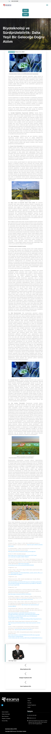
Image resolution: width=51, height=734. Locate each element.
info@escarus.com (32, 718)
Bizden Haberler (5, 711)
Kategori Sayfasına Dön (25, 677)
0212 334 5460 (15, 1)
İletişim (25, 10)
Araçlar (28, 707)
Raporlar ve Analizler (6, 718)
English (25, 14)
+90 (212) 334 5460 (32, 715)
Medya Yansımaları (6, 714)
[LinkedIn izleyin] (2, 705)
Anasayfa (29, 698)
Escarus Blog (4, 720)
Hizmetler (29, 702)
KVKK (15, 728)
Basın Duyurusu (5, 716)
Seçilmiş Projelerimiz (31, 705)
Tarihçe (28, 700)
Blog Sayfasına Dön (25, 669)
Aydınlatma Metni (9, 728)
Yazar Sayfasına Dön (25, 686)
